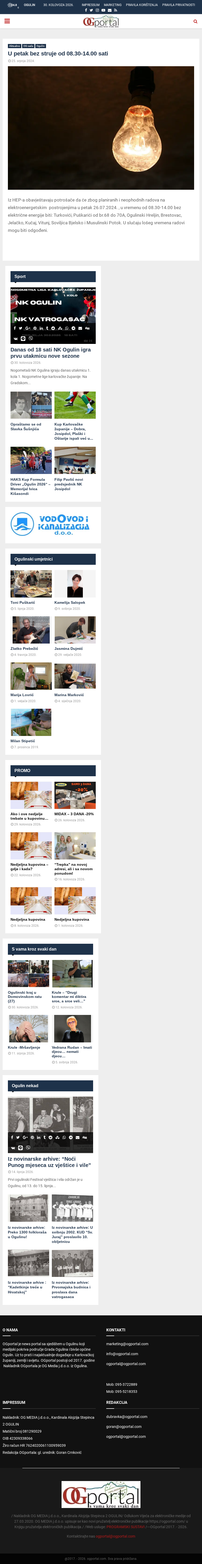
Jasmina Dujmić (68, 648)
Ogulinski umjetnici (33, 559)
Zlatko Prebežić (24, 648)
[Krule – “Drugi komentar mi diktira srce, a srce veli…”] (72, 973)
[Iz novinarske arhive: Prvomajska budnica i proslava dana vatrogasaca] (72, 1263)
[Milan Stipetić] (31, 722)
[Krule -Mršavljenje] (28, 1028)
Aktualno (14, 45)
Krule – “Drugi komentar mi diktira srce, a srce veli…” (69, 996)
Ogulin (41, 45)
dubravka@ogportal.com (126, 1417)
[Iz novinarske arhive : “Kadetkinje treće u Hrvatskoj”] (28, 1263)
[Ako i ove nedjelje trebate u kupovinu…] (31, 795)
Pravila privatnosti (178, 5)
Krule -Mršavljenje (24, 1047)
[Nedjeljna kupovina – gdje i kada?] (31, 845)
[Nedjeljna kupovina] (31, 900)
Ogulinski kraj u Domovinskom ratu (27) (25, 996)
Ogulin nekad (25, 1085)
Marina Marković (69, 695)
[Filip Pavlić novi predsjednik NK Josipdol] (75, 460)
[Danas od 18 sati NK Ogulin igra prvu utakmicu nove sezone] (53, 315)
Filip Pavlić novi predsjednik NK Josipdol (68, 484)
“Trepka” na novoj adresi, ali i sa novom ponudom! (73, 868)
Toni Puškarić (23, 602)
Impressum (90, 5)
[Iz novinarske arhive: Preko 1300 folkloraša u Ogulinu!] (28, 1208)
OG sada (28, 45)
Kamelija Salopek (69, 602)
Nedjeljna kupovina (28, 919)
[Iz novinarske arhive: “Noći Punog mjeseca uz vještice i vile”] (50, 1125)
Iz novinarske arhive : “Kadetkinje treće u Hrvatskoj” (27, 1287)
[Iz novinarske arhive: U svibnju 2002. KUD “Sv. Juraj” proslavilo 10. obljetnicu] (72, 1208)
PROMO (22, 770)
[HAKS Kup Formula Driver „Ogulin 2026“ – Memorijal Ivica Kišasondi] (31, 460)
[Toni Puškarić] (31, 583)
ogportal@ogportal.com (126, 1364)
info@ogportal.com (122, 1354)
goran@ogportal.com (124, 1427)
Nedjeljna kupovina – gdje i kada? (29, 866)
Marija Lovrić (22, 695)
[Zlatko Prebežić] (31, 630)
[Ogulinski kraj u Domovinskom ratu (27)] (28, 973)
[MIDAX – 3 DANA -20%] (75, 795)
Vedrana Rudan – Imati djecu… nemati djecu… (72, 1051)
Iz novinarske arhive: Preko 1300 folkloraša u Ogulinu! (27, 1232)
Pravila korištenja (142, 5)
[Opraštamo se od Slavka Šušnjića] (31, 405)
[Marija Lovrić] (31, 676)
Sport (20, 276)
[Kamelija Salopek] (75, 583)
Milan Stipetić (23, 741)
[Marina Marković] (75, 676)
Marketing (113, 5)
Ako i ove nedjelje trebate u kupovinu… (29, 816)
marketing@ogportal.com (127, 1344)
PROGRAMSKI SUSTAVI (126, 1527)
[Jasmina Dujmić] (75, 630)
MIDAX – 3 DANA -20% (74, 814)
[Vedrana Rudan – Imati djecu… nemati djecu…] (72, 1028)
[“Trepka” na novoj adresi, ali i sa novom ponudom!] (75, 845)
